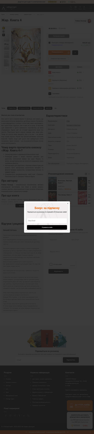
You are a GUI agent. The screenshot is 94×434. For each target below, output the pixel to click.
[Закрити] (67, 203)
